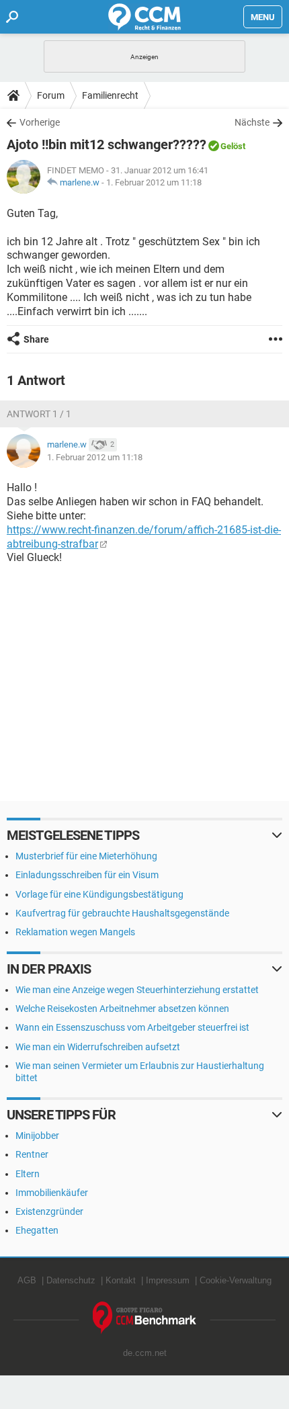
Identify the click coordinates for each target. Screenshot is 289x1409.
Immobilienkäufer (51, 1192)
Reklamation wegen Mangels (75, 932)
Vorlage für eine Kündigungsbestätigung (99, 894)
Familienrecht (110, 95)
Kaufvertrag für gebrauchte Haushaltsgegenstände (122, 913)
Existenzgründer (49, 1211)
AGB (26, 1280)
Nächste (252, 122)
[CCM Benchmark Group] (144, 1317)
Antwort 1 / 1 (39, 414)
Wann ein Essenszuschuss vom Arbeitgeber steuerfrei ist (132, 1027)
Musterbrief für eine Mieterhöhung (86, 856)
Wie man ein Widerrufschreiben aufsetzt (97, 1046)
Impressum (168, 1280)
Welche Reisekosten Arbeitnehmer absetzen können (122, 1008)
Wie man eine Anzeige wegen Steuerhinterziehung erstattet (137, 989)
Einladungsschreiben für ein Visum (87, 874)
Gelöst (232, 146)
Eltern (27, 1173)
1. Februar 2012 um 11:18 (154, 182)
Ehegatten (36, 1230)
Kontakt (121, 1280)
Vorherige (39, 122)
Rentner (31, 1154)
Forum (51, 95)
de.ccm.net (145, 1353)
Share (36, 339)
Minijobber (37, 1135)
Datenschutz (70, 1280)
